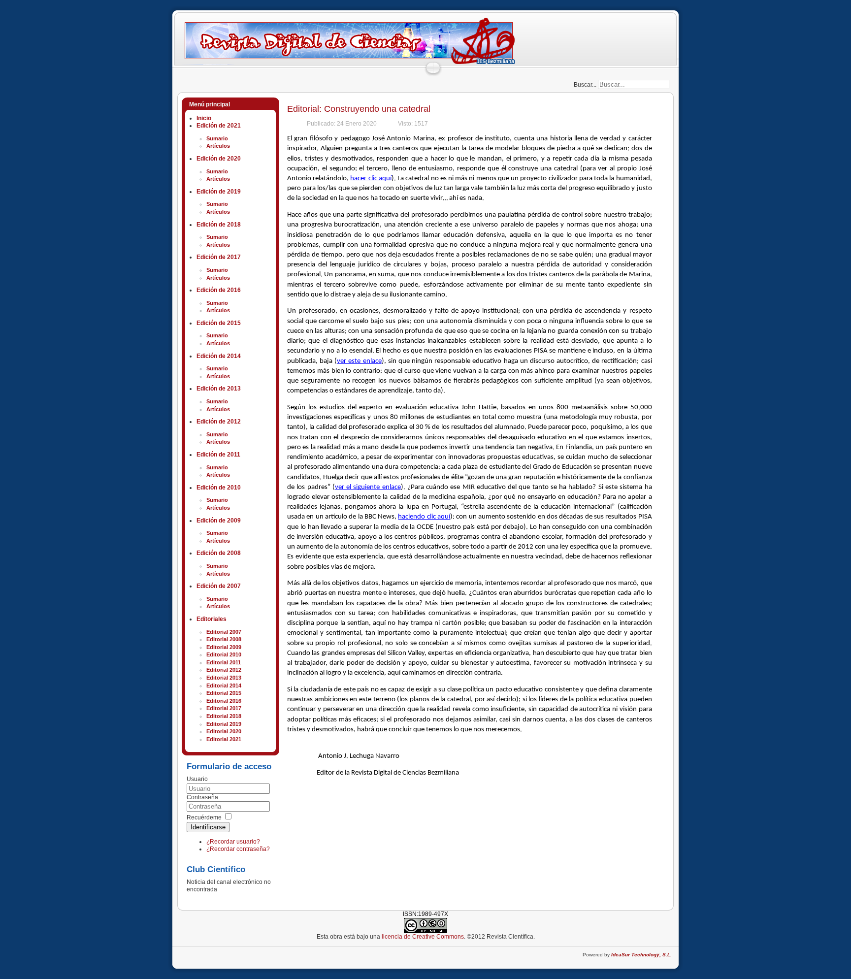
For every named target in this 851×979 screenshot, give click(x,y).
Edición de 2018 (218, 224)
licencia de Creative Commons (423, 936)
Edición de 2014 (218, 356)
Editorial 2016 (223, 701)
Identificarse (208, 827)
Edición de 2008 (218, 553)
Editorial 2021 (223, 739)
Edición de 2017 (218, 257)
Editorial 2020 (223, 731)
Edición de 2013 (218, 388)
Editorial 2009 (223, 647)
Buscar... (585, 84)
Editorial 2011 (223, 662)
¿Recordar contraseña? (238, 849)
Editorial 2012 (223, 670)
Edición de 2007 (218, 586)
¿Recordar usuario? (233, 841)
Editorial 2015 (223, 693)
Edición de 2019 (218, 191)
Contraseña (202, 797)
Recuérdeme (204, 817)
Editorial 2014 (223, 685)
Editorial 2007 (223, 632)
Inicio (203, 118)
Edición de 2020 (218, 158)
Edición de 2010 (218, 487)
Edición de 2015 (218, 323)
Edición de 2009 (218, 520)
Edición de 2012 (218, 421)
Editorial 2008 (223, 639)
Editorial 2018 (223, 716)
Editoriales (211, 619)
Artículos (218, 146)
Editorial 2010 (223, 654)
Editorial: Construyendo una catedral (358, 109)
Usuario (197, 779)
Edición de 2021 (218, 125)
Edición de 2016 (218, 290)
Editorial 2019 (223, 724)
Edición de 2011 (218, 454)
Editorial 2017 (223, 708)
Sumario (217, 138)
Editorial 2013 (223, 678)
